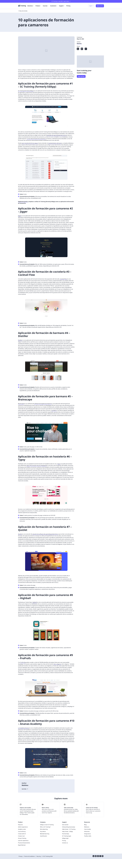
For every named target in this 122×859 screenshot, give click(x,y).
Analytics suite (22, 829)
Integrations (87, 834)
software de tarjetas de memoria (43, 403)
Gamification (43, 836)
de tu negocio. (57, 664)
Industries (87, 831)
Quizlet (20, 534)
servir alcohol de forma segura (30, 143)
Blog (85, 824)
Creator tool (21, 836)
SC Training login (66, 836)
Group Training (22, 838)
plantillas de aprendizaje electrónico (56, 135)
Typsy (58, 464)
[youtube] (96, 856)
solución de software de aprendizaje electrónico (45, 534)
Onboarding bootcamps (68, 827)
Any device (43, 831)
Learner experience (23, 840)
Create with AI (22, 834)
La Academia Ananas (23, 728)
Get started (65, 824)
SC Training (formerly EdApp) (25, 91)
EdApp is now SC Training (47, 824)
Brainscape (21, 403)
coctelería (54, 410)
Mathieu (79, 43)
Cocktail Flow (63, 279)
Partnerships (65, 834)
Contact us (65, 843)
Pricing (68, 6)
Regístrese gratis (23, 201)
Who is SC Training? (45, 827)
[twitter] (98, 856)
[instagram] (102, 856)
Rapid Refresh (22, 845)
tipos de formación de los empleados (36, 465)
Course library (22, 831)
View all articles (23, 11)
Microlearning (44, 829)
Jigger (19, 215)
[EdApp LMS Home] (22, 5)
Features (20, 824)
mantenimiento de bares (54, 143)
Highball (34, 602)
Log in (90, 5)
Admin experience (23, 827)
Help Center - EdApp (67, 831)
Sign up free (81, 76)
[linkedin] (93, 856)
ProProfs (22, 662)
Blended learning (44, 834)
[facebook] (100, 856)
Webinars (86, 827)
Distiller (20, 340)
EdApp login (65, 838)
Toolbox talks (87, 836)
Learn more (66, 1)
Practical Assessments (24, 843)
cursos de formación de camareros (36, 138)
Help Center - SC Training (68, 829)
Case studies (87, 829)
